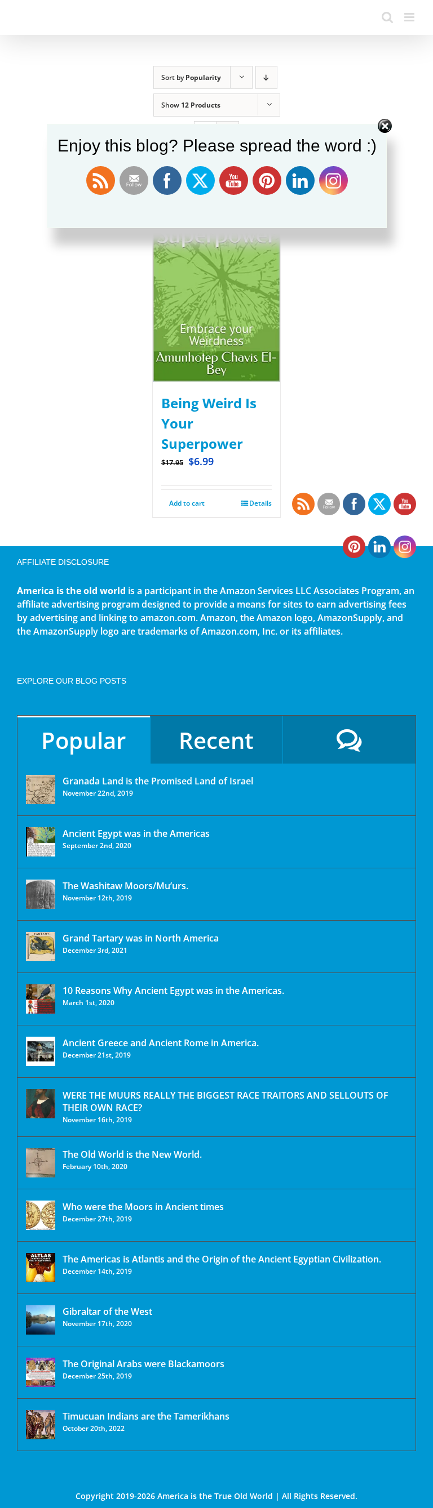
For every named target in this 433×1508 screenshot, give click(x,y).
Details (260, 503)
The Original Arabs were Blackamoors (143, 1364)
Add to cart (187, 503)
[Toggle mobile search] (387, 17)
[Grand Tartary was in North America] (40, 946)
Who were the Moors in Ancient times (143, 1207)
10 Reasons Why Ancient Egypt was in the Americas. (173, 990)
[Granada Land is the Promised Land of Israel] (40, 789)
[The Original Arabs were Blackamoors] (40, 1372)
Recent (216, 740)
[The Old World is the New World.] (40, 1162)
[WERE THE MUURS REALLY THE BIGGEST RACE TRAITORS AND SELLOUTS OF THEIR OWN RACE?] (40, 1103)
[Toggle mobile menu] (410, 17)
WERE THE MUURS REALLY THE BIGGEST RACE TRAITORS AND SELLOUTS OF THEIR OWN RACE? (225, 1101)
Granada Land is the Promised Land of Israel (158, 781)
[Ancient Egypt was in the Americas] (40, 841)
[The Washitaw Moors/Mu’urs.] (40, 894)
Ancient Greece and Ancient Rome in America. (161, 1043)
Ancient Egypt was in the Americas (136, 833)
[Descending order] (266, 77)
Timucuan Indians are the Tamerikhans (146, 1416)
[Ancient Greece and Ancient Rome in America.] (40, 1051)
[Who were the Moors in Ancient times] (40, 1215)
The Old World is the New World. (132, 1154)
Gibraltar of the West (107, 1311)
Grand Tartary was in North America (141, 938)
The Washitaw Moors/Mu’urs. (125, 886)
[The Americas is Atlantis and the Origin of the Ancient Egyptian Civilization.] (40, 1267)
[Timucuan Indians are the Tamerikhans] (40, 1424)
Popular (83, 740)
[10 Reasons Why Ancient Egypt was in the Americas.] (40, 999)
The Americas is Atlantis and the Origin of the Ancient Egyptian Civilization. (222, 1259)
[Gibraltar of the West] (40, 1320)
